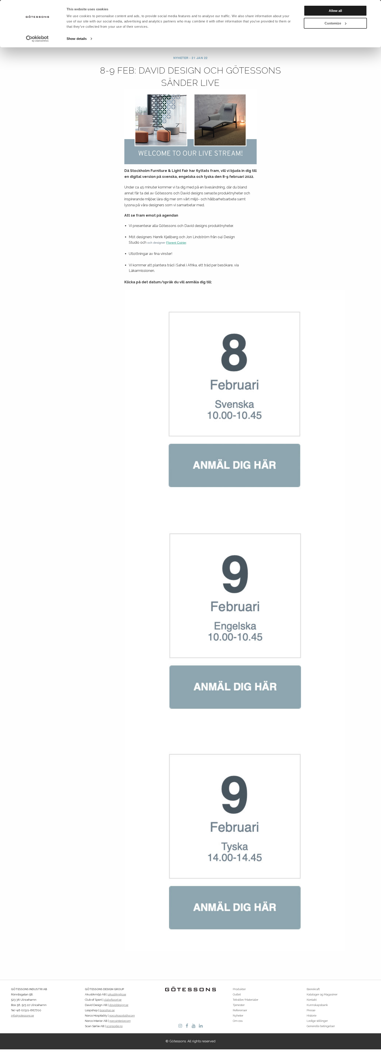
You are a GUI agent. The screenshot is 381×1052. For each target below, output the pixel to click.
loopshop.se (107, 1010)
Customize (333, 23)
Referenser (240, 1010)
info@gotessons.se (22, 1015)
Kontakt (312, 999)
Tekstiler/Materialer (245, 999)
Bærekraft (313, 989)
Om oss (238, 1021)
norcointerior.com (120, 1021)
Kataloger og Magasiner (322, 994)
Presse (311, 1010)
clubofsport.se (112, 999)
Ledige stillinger (317, 1021)
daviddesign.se (118, 1005)
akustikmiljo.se (117, 994)
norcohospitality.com (122, 1015)
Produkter (239, 989)
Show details (77, 39)
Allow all (335, 11)
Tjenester (239, 1005)
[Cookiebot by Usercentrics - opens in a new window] (37, 38)
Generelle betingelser (321, 1026)
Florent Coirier (176, 242)
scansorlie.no (114, 1026)
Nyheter (238, 1015)
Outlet (237, 994)
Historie (311, 1015)
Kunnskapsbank (317, 1005)
